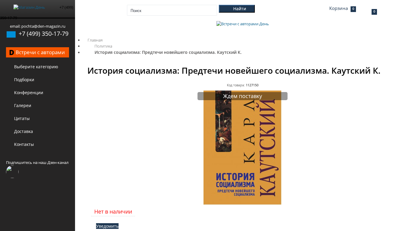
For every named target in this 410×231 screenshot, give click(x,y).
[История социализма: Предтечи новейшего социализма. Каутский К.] (242, 203)
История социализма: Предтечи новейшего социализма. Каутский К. (168, 52)
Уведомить (107, 226)
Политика (103, 46)
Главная (95, 40)
